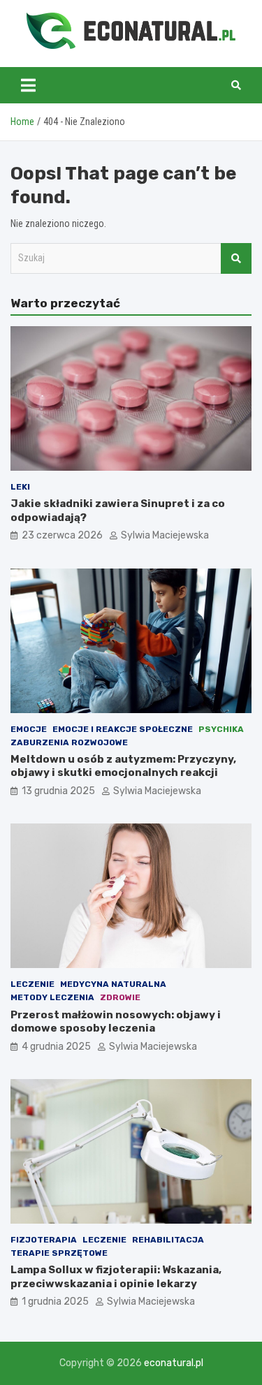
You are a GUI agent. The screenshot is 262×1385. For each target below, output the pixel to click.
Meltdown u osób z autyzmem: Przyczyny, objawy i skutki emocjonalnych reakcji (123, 766)
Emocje (28, 729)
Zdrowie (120, 997)
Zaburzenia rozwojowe (69, 742)
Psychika (221, 729)
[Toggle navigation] (28, 85)
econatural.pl (173, 1363)
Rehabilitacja (168, 1240)
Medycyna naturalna (113, 984)
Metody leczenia (52, 997)
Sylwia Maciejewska (165, 535)
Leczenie (32, 984)
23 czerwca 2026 (62, 535)
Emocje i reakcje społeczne (122, 729)
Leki (20, 487)
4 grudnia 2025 (56, 1047)
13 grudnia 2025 (58, 791)
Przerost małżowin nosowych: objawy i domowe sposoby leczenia (115, 1022)
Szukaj (236, 258)
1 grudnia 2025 (55, 1301)
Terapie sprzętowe (59, 1253)
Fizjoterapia (43, 1240)
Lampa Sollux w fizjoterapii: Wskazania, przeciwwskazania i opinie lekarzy (115, 1276)
